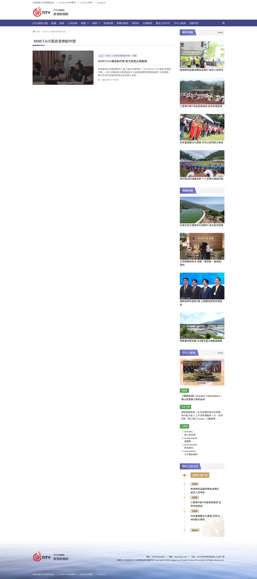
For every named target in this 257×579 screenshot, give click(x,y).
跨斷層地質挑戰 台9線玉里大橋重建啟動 (201, 341)
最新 (61, 23)
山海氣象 (72, 23)
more (195, 530)
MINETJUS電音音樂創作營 (117, 55)
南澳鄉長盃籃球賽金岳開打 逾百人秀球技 (201, 70)
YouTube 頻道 (86, 2)
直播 (53, 23)
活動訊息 (194, 23)
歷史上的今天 (163, 23)
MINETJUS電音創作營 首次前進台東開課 (122, 61)
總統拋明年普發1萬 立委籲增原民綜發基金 (201, 302)
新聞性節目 (122, 23)
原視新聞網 (60, 14)
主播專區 (147, 23)
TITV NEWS (59, 10)
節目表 (135, 23)
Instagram (101, 2)
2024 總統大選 (40, 23)
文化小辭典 (180, 23)
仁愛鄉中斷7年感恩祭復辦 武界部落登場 (201, 106)
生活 (101, 55)
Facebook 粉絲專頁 (67, 2)
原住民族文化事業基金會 (43, 2)
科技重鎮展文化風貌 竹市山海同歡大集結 (201, 142)
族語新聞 (108, 23)
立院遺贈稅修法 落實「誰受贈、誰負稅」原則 (201, 263)
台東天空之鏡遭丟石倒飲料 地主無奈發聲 (201, 225)
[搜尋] (223, 23)
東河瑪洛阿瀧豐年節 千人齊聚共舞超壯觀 (201, 178)
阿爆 (134, 55)
